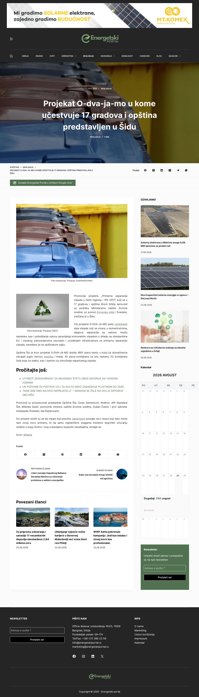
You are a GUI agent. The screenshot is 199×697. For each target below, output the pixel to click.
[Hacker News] (170, 170)
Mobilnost (127, 56)
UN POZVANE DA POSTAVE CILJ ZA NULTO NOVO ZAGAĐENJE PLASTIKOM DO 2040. (73, 386)
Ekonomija (106, 56)
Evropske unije (105, 312)
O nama (138, 626)
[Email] (118, 455)
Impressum (140, 638)
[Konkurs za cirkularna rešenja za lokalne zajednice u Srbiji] (165, 326)
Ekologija (88, 56)
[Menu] (11, 38)
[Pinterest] (62, 455)
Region (39, 56)
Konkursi (145, 56)
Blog (159, 56)
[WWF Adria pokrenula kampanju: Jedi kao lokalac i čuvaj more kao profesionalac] (110, 517)
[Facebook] (145, 170)
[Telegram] (178, 170)
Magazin (173, 56)
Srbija (25, 56)
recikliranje (121, 324)
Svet (52, 56)
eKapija (27, 434)
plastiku (48, 356)
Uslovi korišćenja (144, 634)
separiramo (78, 418)
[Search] (11, 56)
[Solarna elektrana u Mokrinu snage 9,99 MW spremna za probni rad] (165, 221)
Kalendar (139, 642)
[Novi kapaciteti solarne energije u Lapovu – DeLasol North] (165, 274)
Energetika (67, 56)
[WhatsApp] (186, 170)
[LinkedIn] (162, 170)
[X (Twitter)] (154, 170)
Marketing (140, 630)
